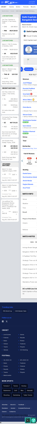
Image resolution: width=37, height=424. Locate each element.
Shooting (6, 395)
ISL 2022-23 (7, 360)
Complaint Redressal (24, 408)
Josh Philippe (27, 83)
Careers (4, 411)
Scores (11, 7)
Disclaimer (5, 408)
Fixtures (26, 7)
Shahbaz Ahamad (29, 131)
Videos (6, 343)
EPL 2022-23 (24, 360)
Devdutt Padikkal (29, 88)
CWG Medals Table (20, 311)
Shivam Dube (27, 114)
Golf (15, 390)
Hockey (23, 386)
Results (33, 7)
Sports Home (5, 11)
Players (22, 347)
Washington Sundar (29, 120)
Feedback (21, 404)
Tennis (15, 386)
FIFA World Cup (7, 311)
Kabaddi (30, 390)
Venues (6, 350)
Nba (22, 390)
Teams (6, 347)
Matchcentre (7, 375)
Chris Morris (27, 107)
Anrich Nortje (27, 181)
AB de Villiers (28, 100)
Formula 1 (7, 386)
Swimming (16, 395)
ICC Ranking (24, 350)
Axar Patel (26, 188)
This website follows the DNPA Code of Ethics (15, 415)
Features (23, 343)
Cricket (3, 7)
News (5, 340)
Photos (22, 340)
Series (18, 7)
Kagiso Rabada (28, 184)
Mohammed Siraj (28, 148)
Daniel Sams (27, 173)
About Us (13, 404)
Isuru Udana (27, 126)
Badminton (7, 390)
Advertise (4, 404)
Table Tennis (27, 395)
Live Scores (7, 334)
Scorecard (28, 69)
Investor (13, 408)
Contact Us (12, 411)
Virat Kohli (27, 94)
